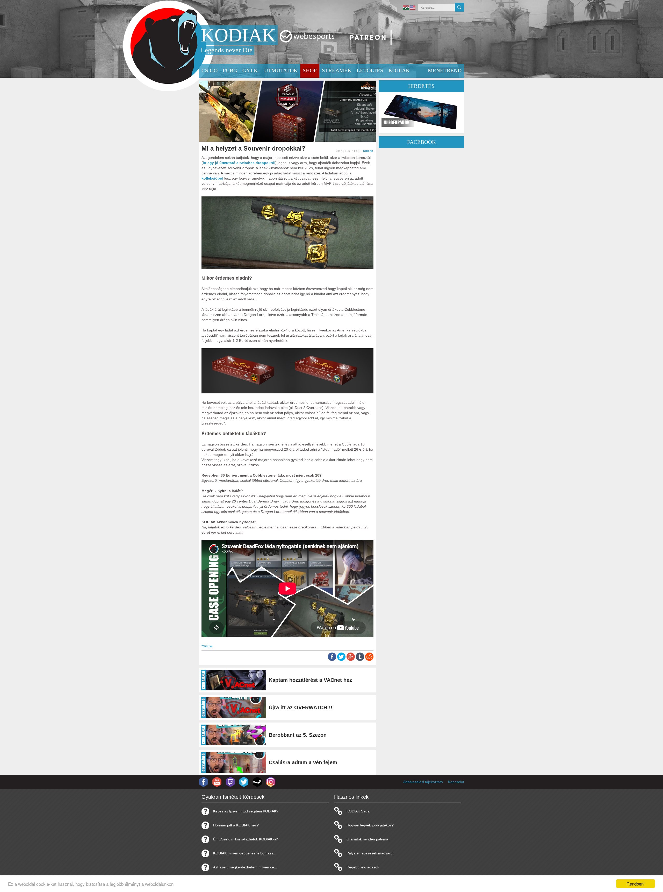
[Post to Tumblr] (360, 659)
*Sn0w (206, 646)
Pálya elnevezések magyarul (370, 853)
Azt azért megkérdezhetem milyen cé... (245, 867)
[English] (412, 8)
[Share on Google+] (351, 659)
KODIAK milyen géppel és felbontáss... (244, 853)
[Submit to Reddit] (369, 659)
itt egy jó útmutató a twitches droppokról (239, 163)
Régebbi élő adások (363, 867)
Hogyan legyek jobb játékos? (370, 825)
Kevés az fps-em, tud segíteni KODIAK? (245, 811)
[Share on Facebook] (332, 659)
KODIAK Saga (358, 811)
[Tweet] (341, 659)
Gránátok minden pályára (367, 839)
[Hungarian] (406, 8)
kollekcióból (212, 178)
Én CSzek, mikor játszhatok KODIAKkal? (246, 839)
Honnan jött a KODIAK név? (236, 825)
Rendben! (635, 883)
